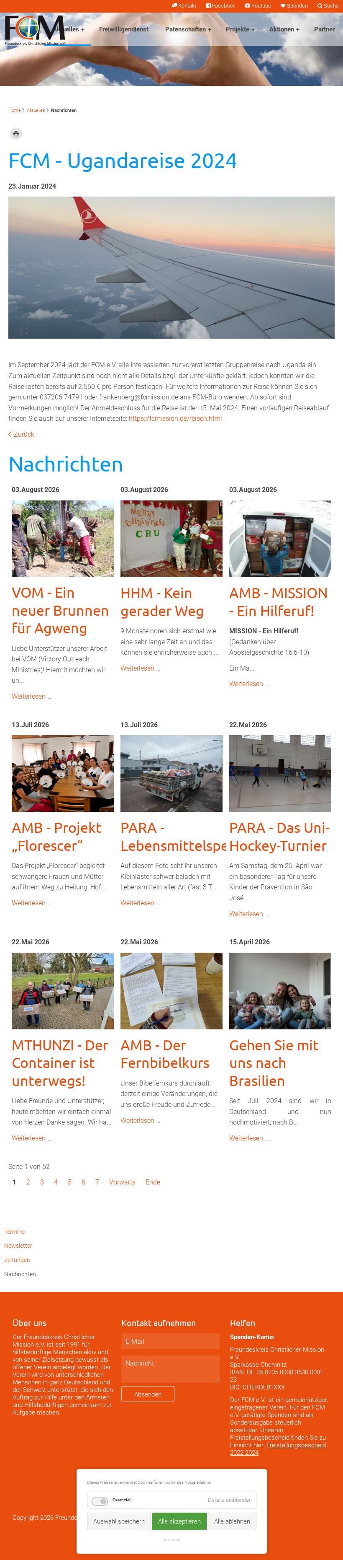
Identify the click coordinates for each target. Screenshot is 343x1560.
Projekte (237, 29)
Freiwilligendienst (123, 29)
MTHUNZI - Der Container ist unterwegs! (60, 1063)
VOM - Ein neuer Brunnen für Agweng (60, 610)
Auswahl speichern (119, 1521)
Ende (153, 1182)
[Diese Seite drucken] (15, 133)
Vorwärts (122, 1182)
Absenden (147, 1394)
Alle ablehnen (232, 1521)
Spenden (297, 6)
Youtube (261, 6)
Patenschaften (185, 29)
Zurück (24, 434)
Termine (14, 1232)
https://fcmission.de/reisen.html (175, 418)
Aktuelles (66, 29)
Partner (324, 29)
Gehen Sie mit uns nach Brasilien (274, 1063)
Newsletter (18, 1245)
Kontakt (187, 6)
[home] (35, 30)
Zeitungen (17, 1260)
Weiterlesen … (31, 696)
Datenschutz (172, 1540)
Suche (331, 6)
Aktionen (281, 29)
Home (14, 110)
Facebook (223, 6)
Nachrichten (20, 1274)
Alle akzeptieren (179, 1521)
